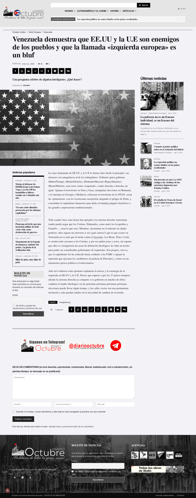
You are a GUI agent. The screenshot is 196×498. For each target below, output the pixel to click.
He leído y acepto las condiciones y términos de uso (27, 307)
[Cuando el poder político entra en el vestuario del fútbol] (146, 148)
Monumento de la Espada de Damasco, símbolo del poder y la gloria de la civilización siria (27, 246)
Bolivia (17, 204)
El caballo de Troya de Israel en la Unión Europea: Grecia (168, 201)
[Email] (42, 71)
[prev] (179, 19)
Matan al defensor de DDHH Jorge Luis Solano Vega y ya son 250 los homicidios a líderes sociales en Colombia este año (27, 190)
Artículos (18, 256)
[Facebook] (15, 71)
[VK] (61, 71)
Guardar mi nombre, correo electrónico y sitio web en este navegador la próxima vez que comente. (61, 411)
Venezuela (48, 32)
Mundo (156, 176)
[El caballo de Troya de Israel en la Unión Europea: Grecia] (146, 201)
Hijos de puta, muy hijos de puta (28, 261)
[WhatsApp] (22, 71)
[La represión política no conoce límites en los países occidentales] (146, 163)
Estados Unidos (19, 32)
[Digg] (68, 71)
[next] (184, 19)
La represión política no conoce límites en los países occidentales (167, 164)
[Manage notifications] (7, 490)
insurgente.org (64, 302)
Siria (17, 238)
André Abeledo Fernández (158, 113)
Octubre (26, 85)
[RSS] (15, 477)
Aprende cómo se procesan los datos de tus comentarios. (71, 426)
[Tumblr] (48, 71)
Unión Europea (35, 32)
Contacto (180, 495)
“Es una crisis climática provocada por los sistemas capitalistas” (28, 210)
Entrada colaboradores (165, 495)
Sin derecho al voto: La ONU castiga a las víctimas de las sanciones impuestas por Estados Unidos (168, 184)
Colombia (18, 180)
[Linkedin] (28, 71)
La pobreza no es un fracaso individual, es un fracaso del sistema (157, 120)
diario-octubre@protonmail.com (40, 469)
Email (15, 295)
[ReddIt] (35, 71)
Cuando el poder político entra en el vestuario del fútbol (168, 148)
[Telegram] (55, 71)
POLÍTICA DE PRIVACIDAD (55, 495)
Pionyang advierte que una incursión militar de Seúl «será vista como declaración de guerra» (28, 228)
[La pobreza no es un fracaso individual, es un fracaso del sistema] (162, 96)
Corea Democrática (22, 219)
